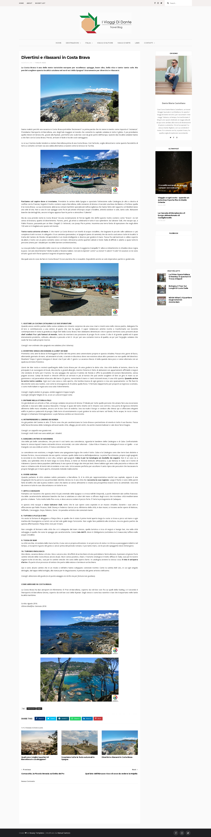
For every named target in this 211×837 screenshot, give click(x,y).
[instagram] (158, 3)
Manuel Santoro (64, 833)
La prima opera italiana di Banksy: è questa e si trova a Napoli (180, 276)
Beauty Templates (37, 833)
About (29, 3)
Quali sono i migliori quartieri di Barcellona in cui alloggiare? (35, 758)
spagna (39, 708)
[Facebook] (173, 138)
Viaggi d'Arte (124, 43)
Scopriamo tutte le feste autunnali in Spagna (78, 758)
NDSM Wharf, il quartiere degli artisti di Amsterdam (180, 300)
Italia (88, 43)
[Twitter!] (170, 138)
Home (21, 3)
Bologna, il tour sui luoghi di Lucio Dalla (178, 287)
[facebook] (154, 3)
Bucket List (40, 3)
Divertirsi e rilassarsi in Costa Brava (117, 757)
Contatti (148, 43)
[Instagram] (177, 138)
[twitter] (161, 3)
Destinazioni (72, 43)
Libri (137, 43)
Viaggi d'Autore (105, 43)
